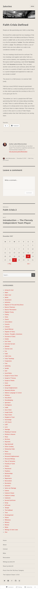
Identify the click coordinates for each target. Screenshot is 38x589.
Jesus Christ (8, 410)
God (6, 371)
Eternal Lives (9, 349)
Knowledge (8, 419)
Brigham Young (9, 312)
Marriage (7, 429)
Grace (6, 383)
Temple (7, 507)
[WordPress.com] (19, 580)
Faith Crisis (30, 158)
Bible (4, 553)
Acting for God (9, 290)
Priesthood (8, 468)
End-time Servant (10, 344)
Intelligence (8, 405)
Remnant (7, 476)
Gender (7, 368)
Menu (32, 6)
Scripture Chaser (9, 493)
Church (7, 319)
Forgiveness (8, 361)
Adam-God (8, 295)
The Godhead (9, 510)
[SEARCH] (33, 275)
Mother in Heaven (10, 434)
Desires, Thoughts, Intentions (13, 334)
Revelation (8, 483)
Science (7, 490)
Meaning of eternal (10, 432)
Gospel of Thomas (10, 378)
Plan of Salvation (10, 461)
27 (14, 260)
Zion (6, 532)
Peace (6, 451)
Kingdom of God (9, 417)
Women (7, 525)
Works (6, 527)
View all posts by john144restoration (18, 151)
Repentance (8, 478)
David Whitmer (9, 329)
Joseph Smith (8, 412)
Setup (6, 503)
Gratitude (7, 385)
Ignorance (8, 402)
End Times (8, 341)
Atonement (8, 300)
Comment (29, 193)
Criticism (7, 327)
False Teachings (9, 358)
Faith (6, 353)
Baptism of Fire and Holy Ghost (14, 305)
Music (6, 437)
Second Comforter (10, 500)
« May (9, 264)
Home (5, 540)
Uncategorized (9, 515)
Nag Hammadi (9, 444)
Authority (7, 302)
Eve (6, 351)
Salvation (7, 485)
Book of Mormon (10, 307)
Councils (7, 324)
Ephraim (7, 346)
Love (6, 427)
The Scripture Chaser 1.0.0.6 (11, 574)
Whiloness (8, 520)
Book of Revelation (10, 309)
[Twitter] (4, 580)
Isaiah (6, 407)
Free (6, 363)
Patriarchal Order (10, 449)
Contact (5, 549)
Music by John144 (8, 566)
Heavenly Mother (10, 390)
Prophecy (7, 471)
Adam (6, 292)
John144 (7, 6)
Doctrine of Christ (10, 336)
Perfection (8, 454)
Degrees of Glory (10, 331)
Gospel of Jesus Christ (11, 375)
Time (6, 512)
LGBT (6, 424)
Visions (7, 517)
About (5, 545)
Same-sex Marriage (10, 488)
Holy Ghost (8, 397)
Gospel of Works (9, 380)
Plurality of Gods (10, 463)
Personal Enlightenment (12, 456)
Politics (7, 466)
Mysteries (7, 441)
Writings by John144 (9, 562)
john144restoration (10, 158)
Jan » (28, 264)
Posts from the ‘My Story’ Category (13, 570)
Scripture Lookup (10, 495)
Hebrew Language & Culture (13, 393)
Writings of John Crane (11, 529)
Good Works (8, 373)
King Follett (8, 415)
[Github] (15, 580)
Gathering (7, 366)
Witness (7, 522)
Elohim (7, 339)
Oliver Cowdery (9, 446)
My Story (7, 439)
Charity (7, 314)
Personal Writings (10, 459)
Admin (6, 297)
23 (28, 256)
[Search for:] (17, 275)
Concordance (8, 322)
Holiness (7, 395)
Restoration (8, 481)
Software (7, 505)
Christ (6, 317)
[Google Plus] (11, 580)
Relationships (9, 473)
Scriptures (8, 498)
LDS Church (6, 160)
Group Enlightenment (11, 388)
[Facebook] (8, 580)
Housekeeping (9, 400)
